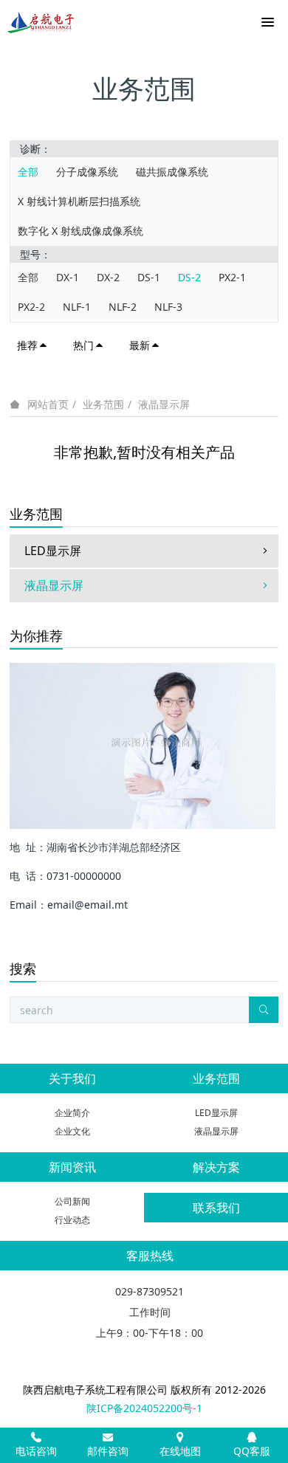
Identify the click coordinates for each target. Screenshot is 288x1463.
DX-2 (108, 277)
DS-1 (148, 277)
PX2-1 (232, 277)
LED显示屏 (52, 551)
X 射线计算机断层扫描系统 (79, 201)
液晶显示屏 (164, 404)
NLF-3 (168, 307)
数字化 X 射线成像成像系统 (80, 231)
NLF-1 (77, 307)
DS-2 (189, 277)
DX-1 (67, 277)
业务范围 (103, 404)
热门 (83, 345)
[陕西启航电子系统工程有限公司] (40, 22)
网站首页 (48, 404)
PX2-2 (31, 307)
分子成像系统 (87, 172)
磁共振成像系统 (172, 172)
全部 (28, 172)
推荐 (27, 345)
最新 (139, 345)
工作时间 (150, 1312)
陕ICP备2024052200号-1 (144, 1408)
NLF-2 (123, 307)
